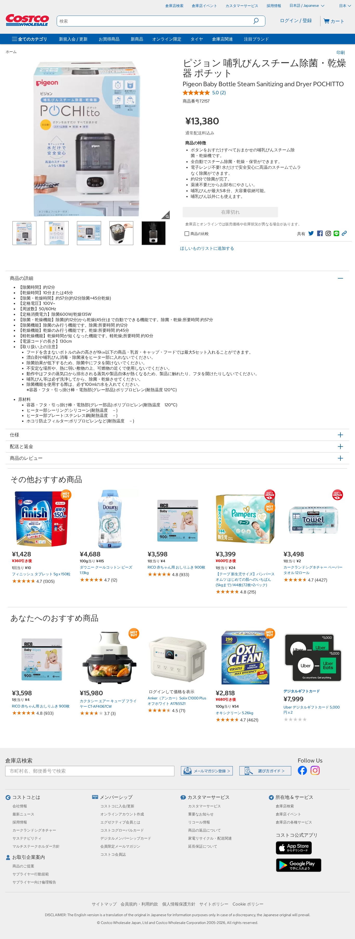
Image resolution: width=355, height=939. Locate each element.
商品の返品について (204, 830)
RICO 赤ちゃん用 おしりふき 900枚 (176, 567)
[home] (27, 19)
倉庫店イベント (288, 814)
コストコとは (26, 797)
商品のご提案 (23, 866)
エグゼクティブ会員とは (120, 822)
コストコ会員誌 (113, 854)
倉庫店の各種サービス (294, 822)
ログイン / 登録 (296, 20)
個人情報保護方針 (178, 904)
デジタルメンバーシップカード (125, 838)
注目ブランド (256, 39)
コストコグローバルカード (122, 830)
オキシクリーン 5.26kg (234, 713)
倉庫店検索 (18, 760)
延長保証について (202, 846)
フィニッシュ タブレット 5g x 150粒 (41, 574)
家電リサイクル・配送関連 (210, 838)
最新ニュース (23, 814)
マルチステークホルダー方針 (36, 846)
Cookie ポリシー (248, 904)
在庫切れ (230, 212)
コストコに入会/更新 (117, 806)
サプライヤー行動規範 (30, 874)
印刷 (341, 52)
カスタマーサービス (209, 797)
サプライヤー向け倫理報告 (34, 882)
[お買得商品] (121, 39)
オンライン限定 (166, 39)
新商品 (137, 39)
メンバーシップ (116, 797)
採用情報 (19, 822)
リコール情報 (199, 822)
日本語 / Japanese (305, 5)
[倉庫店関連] (234, 39)
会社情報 (19, 806)
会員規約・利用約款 (139, 904)
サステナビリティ (27, 838)
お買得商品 (109, 39)
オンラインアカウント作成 (122, 814)
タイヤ (196, 39)
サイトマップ (104, 904)
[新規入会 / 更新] (89, 39)
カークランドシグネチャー (34, 830)
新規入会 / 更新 (73, 39)
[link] (311, 233)
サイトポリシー (213, 904)
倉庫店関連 (222, 39)
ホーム (11, 51)
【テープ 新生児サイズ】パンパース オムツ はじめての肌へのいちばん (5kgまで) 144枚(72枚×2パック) (245, 579)
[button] (259, 21)
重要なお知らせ (201, 814)
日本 (342, 5)
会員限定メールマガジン (120, 846)
